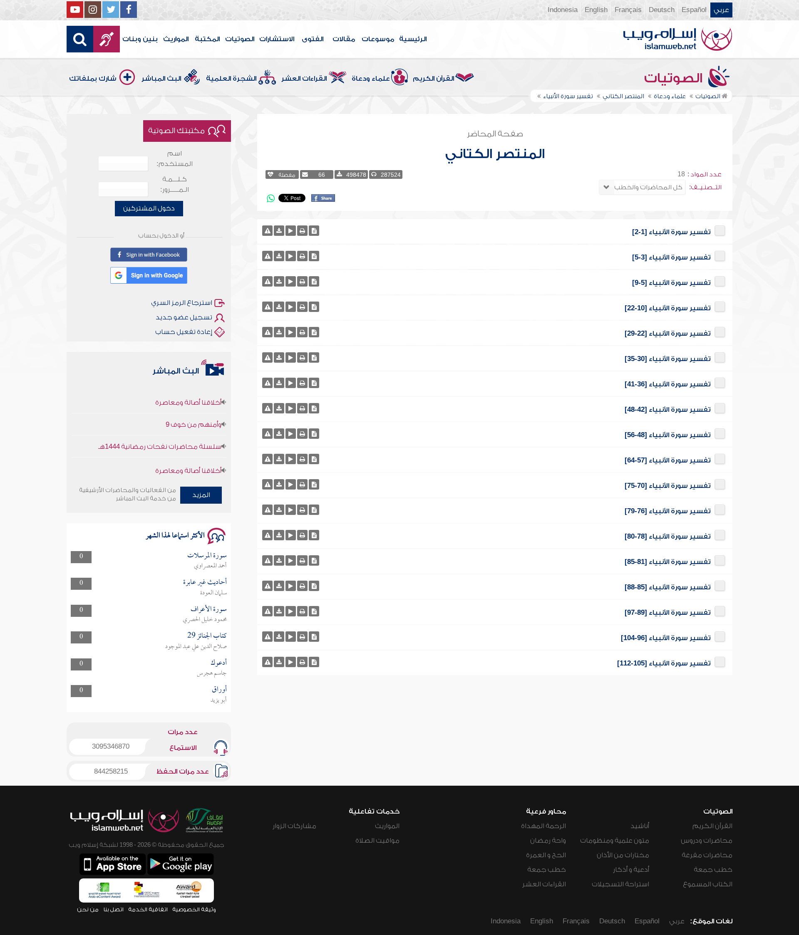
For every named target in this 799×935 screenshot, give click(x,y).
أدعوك (219, 663)
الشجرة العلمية (231, 78)
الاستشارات (276, 39)
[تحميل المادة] (279, 230)
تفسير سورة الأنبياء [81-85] (668, 562)
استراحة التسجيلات (620, 884)
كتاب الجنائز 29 (207, 636)
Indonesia (563, 10)
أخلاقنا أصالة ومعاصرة (188, 388)
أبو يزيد (219, 700)
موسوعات (378, 39)
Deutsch (662, 10)
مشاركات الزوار (294, 826)
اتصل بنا (113, 909)
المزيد (201, 495)
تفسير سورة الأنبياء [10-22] (668, 308)
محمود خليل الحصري (205, 619)
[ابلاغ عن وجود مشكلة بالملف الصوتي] (267, 230)
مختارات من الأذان (623, 855)
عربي (721, 10)
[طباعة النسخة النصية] (302, 230)
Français (628, 10)
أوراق (219, 690)
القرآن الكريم (433, 78)
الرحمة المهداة (543, 826)
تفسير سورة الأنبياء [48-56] (668, 435)
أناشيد (639, 826)
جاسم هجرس (212, 673)
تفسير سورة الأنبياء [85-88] (668, 587)
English (596, 10)
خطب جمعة (713, 869)
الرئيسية (413, 39)
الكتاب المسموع (707, 884)
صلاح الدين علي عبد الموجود (196, 646)
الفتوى (312, 39)
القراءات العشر (304, 78)
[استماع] (290, 230)
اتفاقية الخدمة (148, 909)
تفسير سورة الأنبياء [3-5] (671, 257)
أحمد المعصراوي (210, 566)
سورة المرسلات (207, 556)
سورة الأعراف (209, 609)
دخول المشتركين (149, 208)
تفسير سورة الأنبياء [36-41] (668, 384)
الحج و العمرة (546, 855)
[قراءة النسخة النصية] (314, 230)
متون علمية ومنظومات (614, 840)
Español (694, 10)
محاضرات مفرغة (707, 855)
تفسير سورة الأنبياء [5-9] (671, 283)
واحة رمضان (548, 840)
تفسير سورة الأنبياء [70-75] (668, 486)
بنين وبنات (140, 39)
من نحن (88, 909)
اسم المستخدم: (174, 159)
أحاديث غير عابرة (205, 582)
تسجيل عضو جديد (184, 317)
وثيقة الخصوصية (194, 909)
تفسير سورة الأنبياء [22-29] (668, 333)
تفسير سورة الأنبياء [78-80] (668, 536)
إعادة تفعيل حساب (183, 332)
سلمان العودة (213, 593)
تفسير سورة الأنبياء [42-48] (668, 409)
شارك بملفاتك (93, 78)
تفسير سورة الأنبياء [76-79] (668, 511)
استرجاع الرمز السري (181, 303)
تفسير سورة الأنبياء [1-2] (671, 232)
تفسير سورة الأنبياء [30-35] (668, 359)
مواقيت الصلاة (377, 840)
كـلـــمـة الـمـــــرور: (174, 184)
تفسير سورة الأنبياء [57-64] (668, 460)
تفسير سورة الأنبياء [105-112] (664, 663)
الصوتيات (239, 39)
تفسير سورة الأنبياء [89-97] (668, 612)
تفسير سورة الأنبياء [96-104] (666, 638)
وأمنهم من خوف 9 (193, 410)
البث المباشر (161, 78)
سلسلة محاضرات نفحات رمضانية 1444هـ (159, 432)
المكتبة (207, 39)
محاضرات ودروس (706, 840)
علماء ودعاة (371, 78)
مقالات (344, 39)
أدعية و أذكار (631, 869)
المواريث (176, 39)
